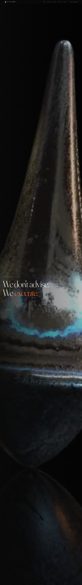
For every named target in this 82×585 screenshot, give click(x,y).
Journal (54, 1)
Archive (60, 1)
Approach (49, 1)
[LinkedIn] (74, 1)
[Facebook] (72, 1)
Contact (65, 1)
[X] (76, 1)
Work (44, 1)
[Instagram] (70, 1)
